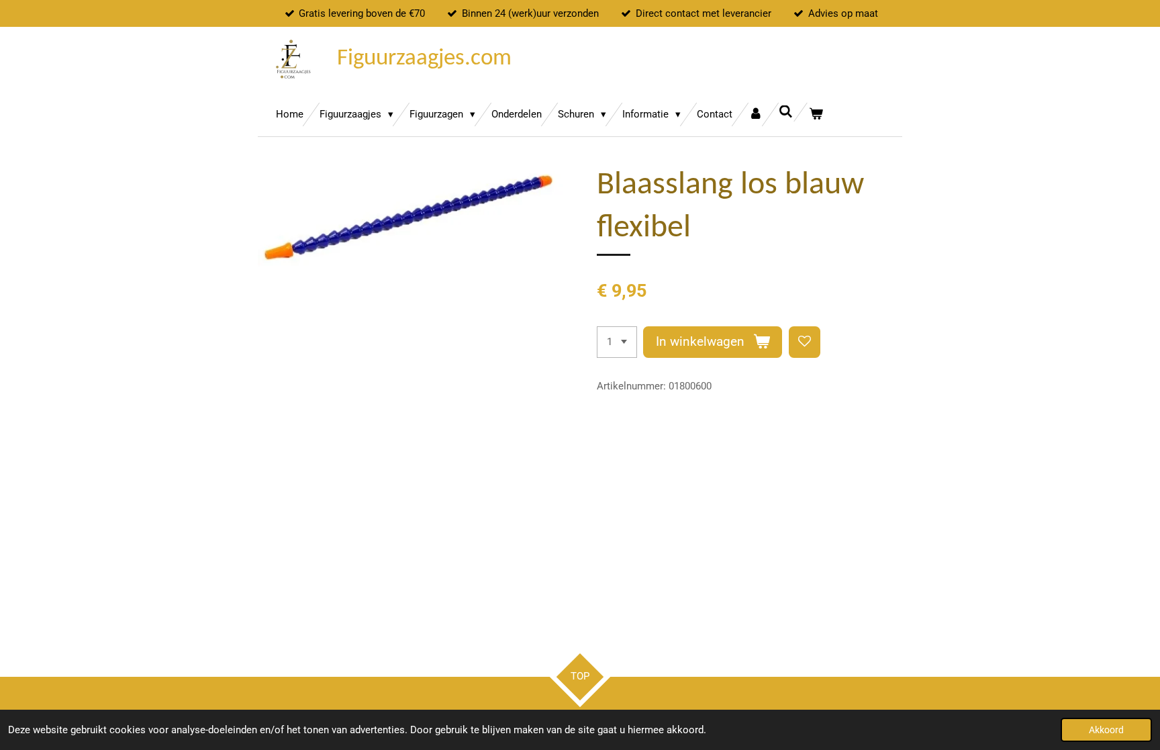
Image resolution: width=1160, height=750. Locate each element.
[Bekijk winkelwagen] (816, 114)
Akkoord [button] (1106, 729)
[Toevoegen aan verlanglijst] (804, 342)
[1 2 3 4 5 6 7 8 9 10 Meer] (617, 342)
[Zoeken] (786, 112)
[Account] (755, 114)
